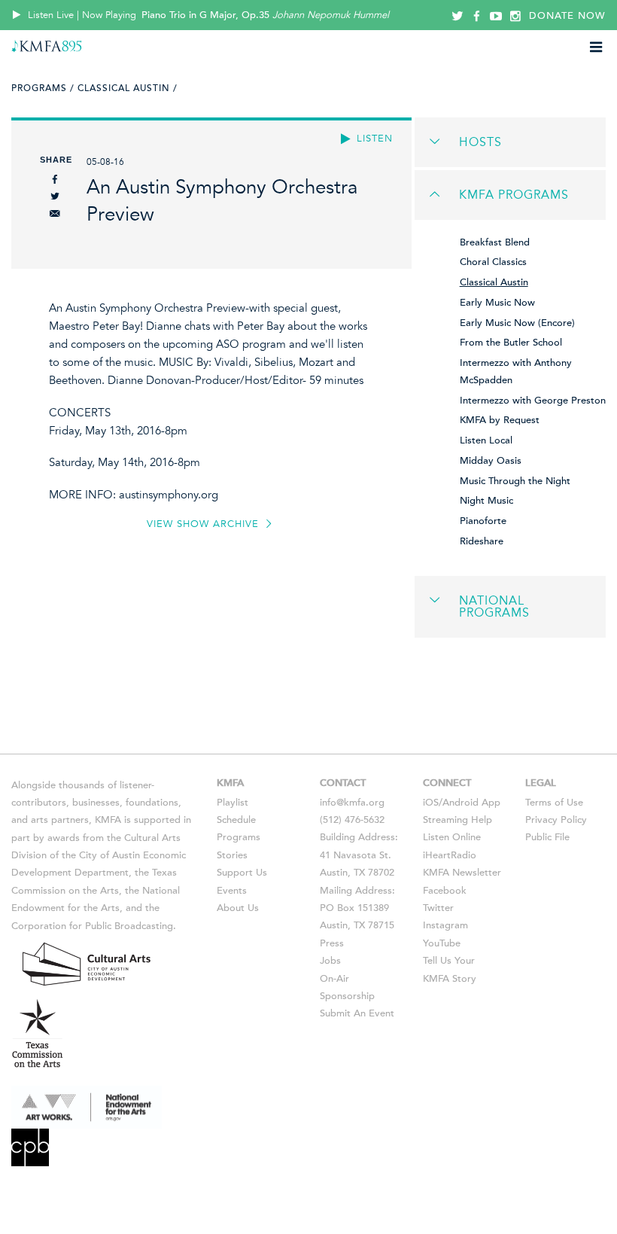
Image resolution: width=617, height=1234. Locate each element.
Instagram (445, 925)
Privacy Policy (556, 820)
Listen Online (452, 837)
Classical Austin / (128, 88)
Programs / (42, 88)
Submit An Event (357, 1013)
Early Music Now (497, 303)
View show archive (205, 524)
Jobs (330, 961)
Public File (547, 837)
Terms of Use (554, 803)
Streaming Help (457, 820)
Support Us (242, 873)
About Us (238, 908)
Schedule (236, 820)
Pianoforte (483, 521)
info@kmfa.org (352, 803)
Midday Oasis (490, 461)
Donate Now (567, 16)
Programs (238, 837)
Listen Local (486, 440)
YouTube (441, 943)
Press (332, 943)
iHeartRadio (449, 855)
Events (232, 891)
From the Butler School (511, 343)
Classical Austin (494, 282)
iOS (431, 803)
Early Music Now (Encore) (517, 323)
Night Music (486, 501)
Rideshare (481, 541)
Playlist (232, 803)
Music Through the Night (515, 481)
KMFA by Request (499, 420)
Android (460, 803)
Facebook (445, 891)
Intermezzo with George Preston (533, 401)
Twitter (438, 908)
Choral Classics (493, 262)
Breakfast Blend (495, 242)
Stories (232, 855)
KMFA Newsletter (462, 873)
